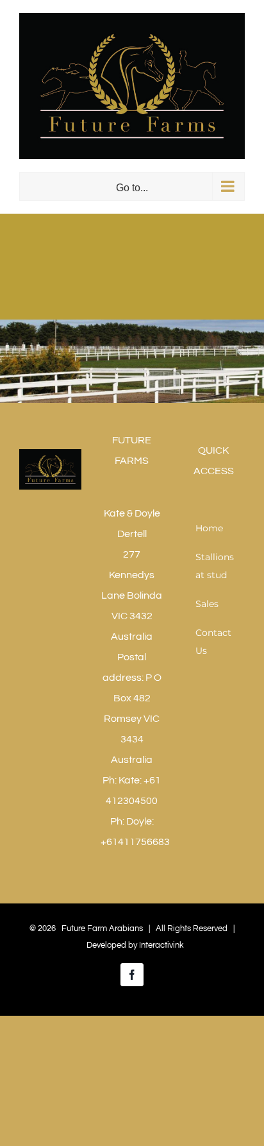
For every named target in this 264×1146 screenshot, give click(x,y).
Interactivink (161, 945)
